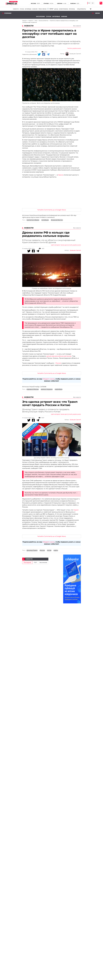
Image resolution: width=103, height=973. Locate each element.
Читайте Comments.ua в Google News (51, 210)
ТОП (35, 562)
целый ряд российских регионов (58, 356)
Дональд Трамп (32, 550)
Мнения (35, 9)
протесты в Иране (33, 220)
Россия (58, 363)
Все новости (77, 25)
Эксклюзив (40, 16)
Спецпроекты (81, 9)
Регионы (72, 9)
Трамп (75, 510)
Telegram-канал (49, 379)
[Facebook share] (43, 54)
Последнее (27, 562)
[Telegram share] (48, 54)
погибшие (45, 220)
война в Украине (46, 389)
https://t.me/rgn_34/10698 (37, 386)
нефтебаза (58, 389)
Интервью (28, 9)
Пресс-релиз (42, 9)
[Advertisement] (51, 194)
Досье (56, 9)
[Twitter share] (39, 54)
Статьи (22, 9)
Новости (16, 9)
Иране (60, 175)
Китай (49, 550)
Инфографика (63, 9)
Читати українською (74, 48)
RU (89, 3)
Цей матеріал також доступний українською (66, 245)
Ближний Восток (57, 220)
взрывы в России (33, 389)
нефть (56, 550)
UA (92, 3)
